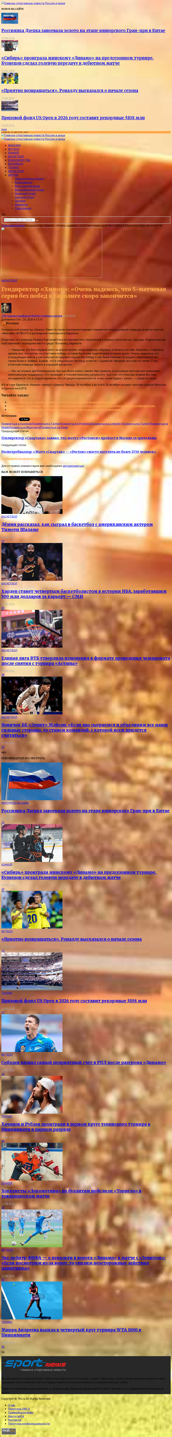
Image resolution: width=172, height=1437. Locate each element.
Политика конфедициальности (29, 1423)
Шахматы (21, 204)
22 (2, 747)
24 (2, 1074)
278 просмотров (12, 316)
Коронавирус (23, 182)
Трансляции (23, 208)
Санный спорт (24, 197)
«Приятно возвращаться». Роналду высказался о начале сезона (69, 90)
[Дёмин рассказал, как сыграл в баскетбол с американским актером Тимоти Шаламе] (31, 513)
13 (2, 951)
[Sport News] (33, 3)
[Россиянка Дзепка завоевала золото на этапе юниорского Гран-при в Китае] (9, 23)
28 (2, 1207)
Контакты (14, 1420)
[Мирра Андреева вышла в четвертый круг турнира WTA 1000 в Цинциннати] (31, 1318)
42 (2, 1346)
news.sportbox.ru (29, 415)
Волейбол (15, 164)
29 (2, 608)
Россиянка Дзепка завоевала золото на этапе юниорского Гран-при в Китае (83, 30)
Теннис (13, 167)
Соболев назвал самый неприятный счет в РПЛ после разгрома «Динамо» (83, 1062)
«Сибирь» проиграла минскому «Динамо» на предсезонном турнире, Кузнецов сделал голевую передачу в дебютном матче (77, 60)
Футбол (13, 149)
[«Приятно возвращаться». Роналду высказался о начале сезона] (9, 83)
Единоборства (19, 160)
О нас (11, 1405)
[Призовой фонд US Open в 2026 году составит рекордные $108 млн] (9, 110)
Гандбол (20, 201)
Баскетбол (16, 156)
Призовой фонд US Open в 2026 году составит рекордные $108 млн (73, 117)
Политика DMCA (19, 1409)
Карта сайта (16, 1416)
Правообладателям (20, 1412)
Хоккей (13, 153)
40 (2, 1141)
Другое (13, 175)
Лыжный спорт (25, 193)
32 (2, 541)
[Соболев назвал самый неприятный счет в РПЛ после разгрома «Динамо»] (31, 1051)
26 (2, 1280)
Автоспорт (16, 171)
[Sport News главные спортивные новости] (35, 1371)
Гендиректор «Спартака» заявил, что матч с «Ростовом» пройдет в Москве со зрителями (79, 438)
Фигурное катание (27, 186)
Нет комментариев (49, 316)
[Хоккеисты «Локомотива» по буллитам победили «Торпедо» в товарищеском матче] (31, 1179)
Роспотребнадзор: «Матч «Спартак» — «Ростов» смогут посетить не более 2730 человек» (78, 452)
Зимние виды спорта (29, 178)
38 (2, 675)
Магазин (14, 145)
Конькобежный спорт (30, 190)
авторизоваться (73, 466)
